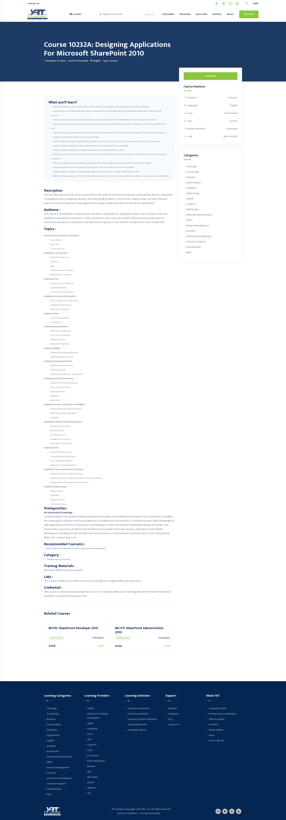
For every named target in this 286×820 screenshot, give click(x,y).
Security (190, 231)
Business (190, 177)
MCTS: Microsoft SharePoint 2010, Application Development (76, 548)
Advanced (149, 14)
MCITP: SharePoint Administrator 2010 (101, 630)
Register (249, 14)
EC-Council (92, 756)
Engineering (192, 193)
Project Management (197, 226)
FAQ (170, 719)
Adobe (90, 708)
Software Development (199, 236)
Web (188, 252)
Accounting (192, 172)
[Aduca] (37, 14)
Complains (173, 714)
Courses (76, 14)
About (230, 14)
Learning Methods (137, 725)
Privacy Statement (150, 813)
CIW (89, 739)
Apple (90, 723)
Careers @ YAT (216, 741)
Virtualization (193, 247)
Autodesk (92, 729)
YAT (89, 793)
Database (191, 188)
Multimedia (192, 209)
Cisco (90, 734)
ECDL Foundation (96, 761)
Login (255, 3)
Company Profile (217, 708)
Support (217, 14)
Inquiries (172, 708)
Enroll (62, 646)
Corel (90, 750)
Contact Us (33, 3)
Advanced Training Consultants (97, 716)
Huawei (91, 766)
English (190, 199)
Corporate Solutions (138, 708)
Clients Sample (217, 719)
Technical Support (196, 242)
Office (189, 220)
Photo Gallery (216, 730)
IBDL (89, 772)
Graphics (191, 204)
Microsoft (92, 777)
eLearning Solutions (138, 714)
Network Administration (199, 215)
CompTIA (92, 745)
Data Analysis (193, 183)
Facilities (213, 725)
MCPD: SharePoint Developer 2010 (168, 628)
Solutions (201, 14)
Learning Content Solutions (142, 719)
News (211, 735)
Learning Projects (137, 730)
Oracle (90, 782)
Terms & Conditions (124, 813)
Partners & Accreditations (223, 714)
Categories (168, 14)
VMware (91, 788)
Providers (185, 14)
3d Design (191, 166)
